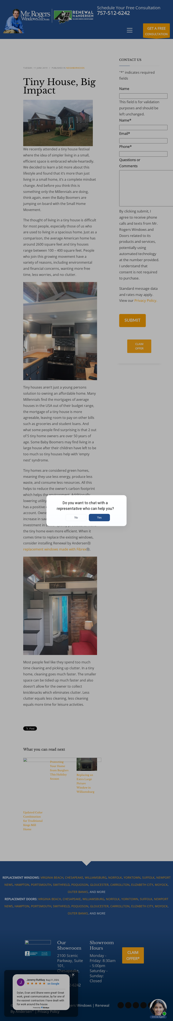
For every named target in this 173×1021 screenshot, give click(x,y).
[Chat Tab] (86, 510)
